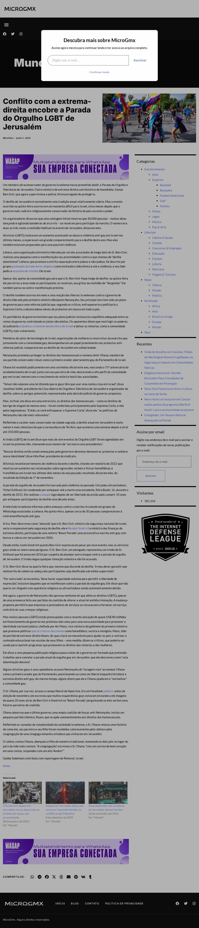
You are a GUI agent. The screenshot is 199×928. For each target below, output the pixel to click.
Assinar (140, 60)
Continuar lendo (99, 72)
